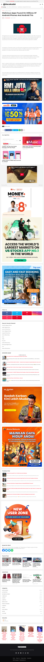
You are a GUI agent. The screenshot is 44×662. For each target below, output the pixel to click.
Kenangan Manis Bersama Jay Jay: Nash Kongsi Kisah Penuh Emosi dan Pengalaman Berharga (22, 478)
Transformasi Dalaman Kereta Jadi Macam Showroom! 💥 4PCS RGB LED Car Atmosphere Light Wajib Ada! (40, 637)
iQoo (3, 336)
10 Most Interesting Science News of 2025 (16, 564)
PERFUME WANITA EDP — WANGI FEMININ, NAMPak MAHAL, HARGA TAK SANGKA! (4, 636)
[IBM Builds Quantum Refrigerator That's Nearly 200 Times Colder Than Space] (16, 576)
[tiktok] (25, 653)
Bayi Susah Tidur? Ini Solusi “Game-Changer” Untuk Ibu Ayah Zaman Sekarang (20, 367)
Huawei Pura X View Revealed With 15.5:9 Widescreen (6, 580)
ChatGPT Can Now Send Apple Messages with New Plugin (9, 147)
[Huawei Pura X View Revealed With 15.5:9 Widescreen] (6, 576)
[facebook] (16, 653)
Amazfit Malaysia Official (7, 325)
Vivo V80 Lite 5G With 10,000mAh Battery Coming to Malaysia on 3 (37, 581)
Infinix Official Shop (6, 334)
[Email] (22, 130)
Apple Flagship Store (6, 327)
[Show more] (24, 130)
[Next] (42, 7)
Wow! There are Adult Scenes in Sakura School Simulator (17, 6)
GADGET (22, 597)
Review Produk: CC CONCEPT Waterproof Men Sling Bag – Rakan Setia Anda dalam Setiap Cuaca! (23, 372)
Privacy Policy (23, 658)
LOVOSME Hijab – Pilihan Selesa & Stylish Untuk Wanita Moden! (31, 634)
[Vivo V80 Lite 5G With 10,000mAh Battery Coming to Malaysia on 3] (37, 576)
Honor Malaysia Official (6, 331)
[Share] (41, 18)
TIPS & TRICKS (22, 609)
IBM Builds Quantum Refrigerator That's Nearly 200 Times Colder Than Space (16, 581)
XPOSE (22, 611)
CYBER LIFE (22, 596)
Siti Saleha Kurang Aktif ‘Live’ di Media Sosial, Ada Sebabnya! (17, 473)
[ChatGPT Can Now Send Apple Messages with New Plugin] (27, 576)
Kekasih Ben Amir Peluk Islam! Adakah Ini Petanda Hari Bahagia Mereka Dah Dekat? (21, 494)
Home (3, 10)
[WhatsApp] (19, 130)
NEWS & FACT (22, 601)
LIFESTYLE (22, 599)
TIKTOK (22, 607)
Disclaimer (29, 658)
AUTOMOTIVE (22, 592)
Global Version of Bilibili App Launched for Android (11, 161)
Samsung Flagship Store (6, 344)
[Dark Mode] (40, 4)
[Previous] (41, 7)
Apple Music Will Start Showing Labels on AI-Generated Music (32, 147)
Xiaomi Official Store (6, 348)
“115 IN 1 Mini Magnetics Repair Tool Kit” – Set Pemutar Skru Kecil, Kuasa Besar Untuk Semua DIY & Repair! (22, 636)
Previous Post (4, 185)
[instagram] (23, 653)
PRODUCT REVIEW (22, 603)
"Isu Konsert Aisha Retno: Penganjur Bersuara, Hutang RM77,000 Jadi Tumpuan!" (20, 483)
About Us (18, 658)
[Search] (42, 4)
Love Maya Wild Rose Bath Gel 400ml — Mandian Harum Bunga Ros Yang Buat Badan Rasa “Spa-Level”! (24, 362)
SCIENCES (22, 605)
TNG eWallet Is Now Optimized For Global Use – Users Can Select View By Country (27, 565)
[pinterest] (28, 653)
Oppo (3, 338)
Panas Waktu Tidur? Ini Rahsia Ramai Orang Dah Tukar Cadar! (17, 356)
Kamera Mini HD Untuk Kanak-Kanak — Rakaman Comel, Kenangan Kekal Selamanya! (13, 636)
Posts (5, 619)
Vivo (3, 346)
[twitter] (18, 653)
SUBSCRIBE (12, 1)
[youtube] (21, 653)
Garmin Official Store (6, 329)
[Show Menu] (1, 4)
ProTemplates (28, 660)
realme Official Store (6, 342)
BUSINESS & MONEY (22, 594)
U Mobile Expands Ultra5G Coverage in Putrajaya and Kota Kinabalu (37, 565)
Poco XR (3, 340)
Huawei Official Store (6, 333)
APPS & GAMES (8, 10)
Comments (6, 620)
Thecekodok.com (22, 660)
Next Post (40, 185)
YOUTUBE (22, 613)
